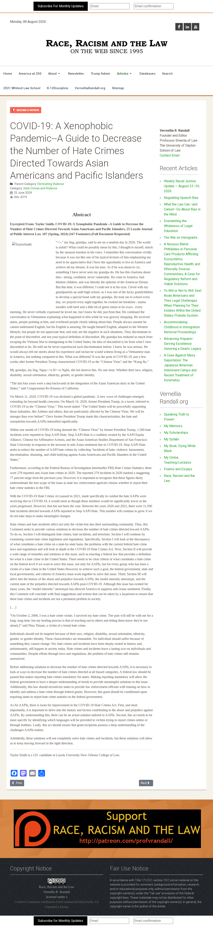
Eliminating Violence (50, 184)
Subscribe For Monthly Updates (61, 6)
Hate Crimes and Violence (40, 188)
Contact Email (170, 155)
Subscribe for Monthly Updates (60, 921)
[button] (55, 73)
